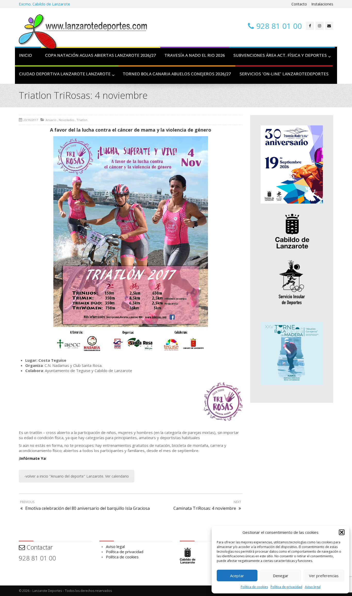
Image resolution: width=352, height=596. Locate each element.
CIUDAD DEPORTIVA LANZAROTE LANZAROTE (65, 74)
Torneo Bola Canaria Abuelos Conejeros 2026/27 (177, 74)
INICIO (25, 56)
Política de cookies (254, 587)
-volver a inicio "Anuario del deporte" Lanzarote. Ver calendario (76, 476)
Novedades (66, 120)
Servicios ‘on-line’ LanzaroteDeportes (284, 74)
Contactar (39, 547)
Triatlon (82, 120)
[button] (341, 532)
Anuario (51, 120)
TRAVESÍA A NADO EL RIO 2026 (194, 56)
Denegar (280, 575)
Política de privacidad (286, 587)
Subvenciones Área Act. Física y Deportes (280, 56)
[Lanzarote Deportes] (83, 32)
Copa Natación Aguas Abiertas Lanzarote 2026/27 (100, 56)
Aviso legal (313, 587)
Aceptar (237, 575)
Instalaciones (322, 4)
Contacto (299, 4)
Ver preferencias (324, 575)
